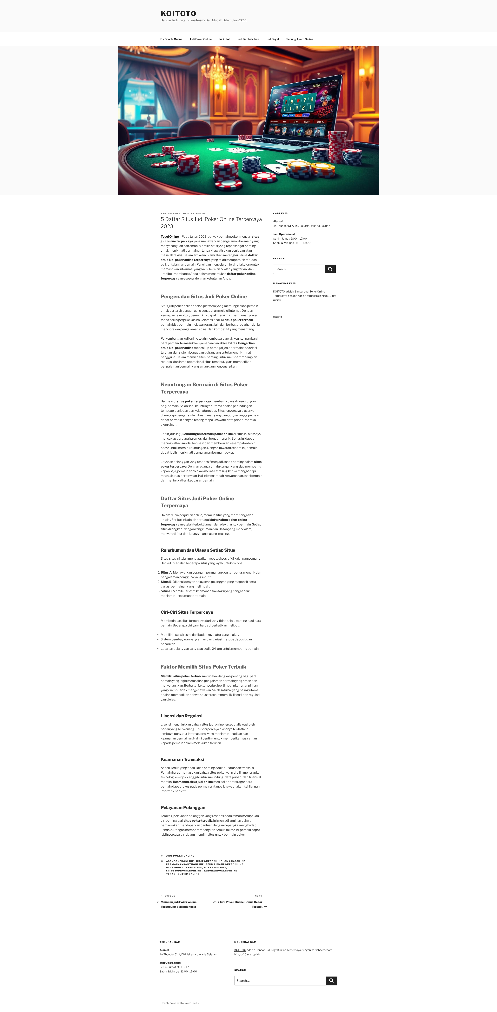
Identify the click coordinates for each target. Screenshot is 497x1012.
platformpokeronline (184, 867)
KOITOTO (179, 13)
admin (200, 213)
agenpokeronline (180, 861)
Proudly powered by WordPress (179, 1003)
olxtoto (277, 316)
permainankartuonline (185, 864)
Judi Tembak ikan (248, 39)
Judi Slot (224, 39)
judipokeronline (209, 861)
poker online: (215, 867)
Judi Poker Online (201, 39)
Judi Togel (272, 39)
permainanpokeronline (225, 864)
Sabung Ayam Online (299, 39)
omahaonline (235, 861)
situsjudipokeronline (184, 870)
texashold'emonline (183, 874)
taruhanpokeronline (221, 870)
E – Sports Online (171, 39)
